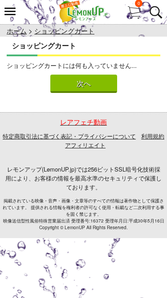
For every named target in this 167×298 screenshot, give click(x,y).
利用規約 (152, 136)
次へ (84, 84)
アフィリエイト (85, 145)
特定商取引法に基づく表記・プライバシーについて (69, 136)
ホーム (17, 30)
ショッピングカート (64, 30)
